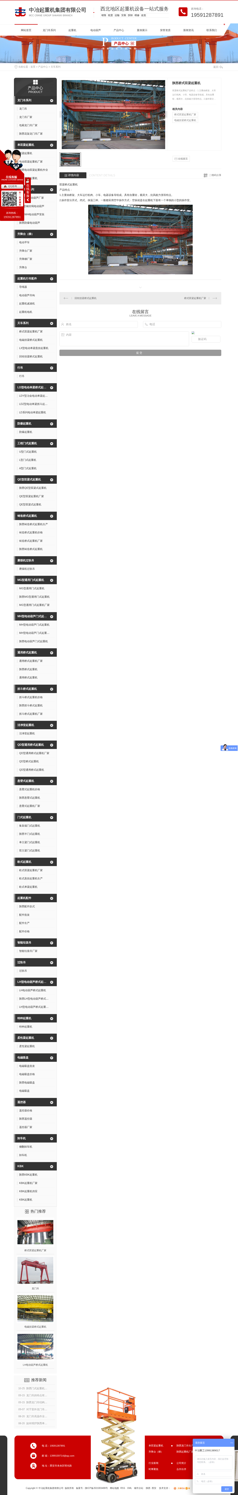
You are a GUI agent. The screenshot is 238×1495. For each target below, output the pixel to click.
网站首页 (26, 30)
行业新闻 (153, 1463)
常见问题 (129, 1469)
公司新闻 (129, 1463)
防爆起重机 (24, 423)
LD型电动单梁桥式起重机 (33, 387)
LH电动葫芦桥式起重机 (35, 1364)
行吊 (20, 367)
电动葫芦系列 (25, 189)
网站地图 (114, 1488)
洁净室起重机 (25, 724)
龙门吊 (35, 1288)
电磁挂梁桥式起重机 (35, 1326)
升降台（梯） (25, 233)
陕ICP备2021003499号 (96, 1488)
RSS (123, 1488)
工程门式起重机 (27, 443)
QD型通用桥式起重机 (30, 744)
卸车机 (21, 1138)
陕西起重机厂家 (185, 1451)
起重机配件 (24, 897)
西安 (154, 1488)
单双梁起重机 (25, 144)
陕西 (148, 1488)
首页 (32, 66)
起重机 (72, 30)
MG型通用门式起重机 (30, 579)
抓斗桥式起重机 (27, 688)
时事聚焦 (153, 1469)
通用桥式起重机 (27, 652)
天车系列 (55, 66)
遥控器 (21, 1102)
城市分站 (138, 1488)
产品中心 (119, 30)
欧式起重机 (24, 861)
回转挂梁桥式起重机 (86, 298)
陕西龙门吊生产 (185, 1445)
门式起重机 (24, 817)
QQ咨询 (12, 186)
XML (130, 1488)
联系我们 (211, 30)
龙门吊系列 (49, 30)
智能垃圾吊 (24, 942)
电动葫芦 (95, 30)
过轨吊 (21, 962)
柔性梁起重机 (25, 1037)
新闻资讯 (188, 30)
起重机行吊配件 (27, 278)
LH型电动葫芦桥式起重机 (33, 981)
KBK (20, 1166)
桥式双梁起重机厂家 (35, 1250)
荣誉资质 (165, 30)
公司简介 (181, 1463)
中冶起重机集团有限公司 (57, 10)
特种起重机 (24, 1018)
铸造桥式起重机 (27, 515)
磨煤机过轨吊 (25, 560)
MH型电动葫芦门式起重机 (33, 616)
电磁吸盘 (23, 1057)
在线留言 (182, 158)
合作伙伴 (181, 1469)
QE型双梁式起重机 (29, 479)
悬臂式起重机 (25, 780)
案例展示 (142, 30)
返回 (215, 66)
